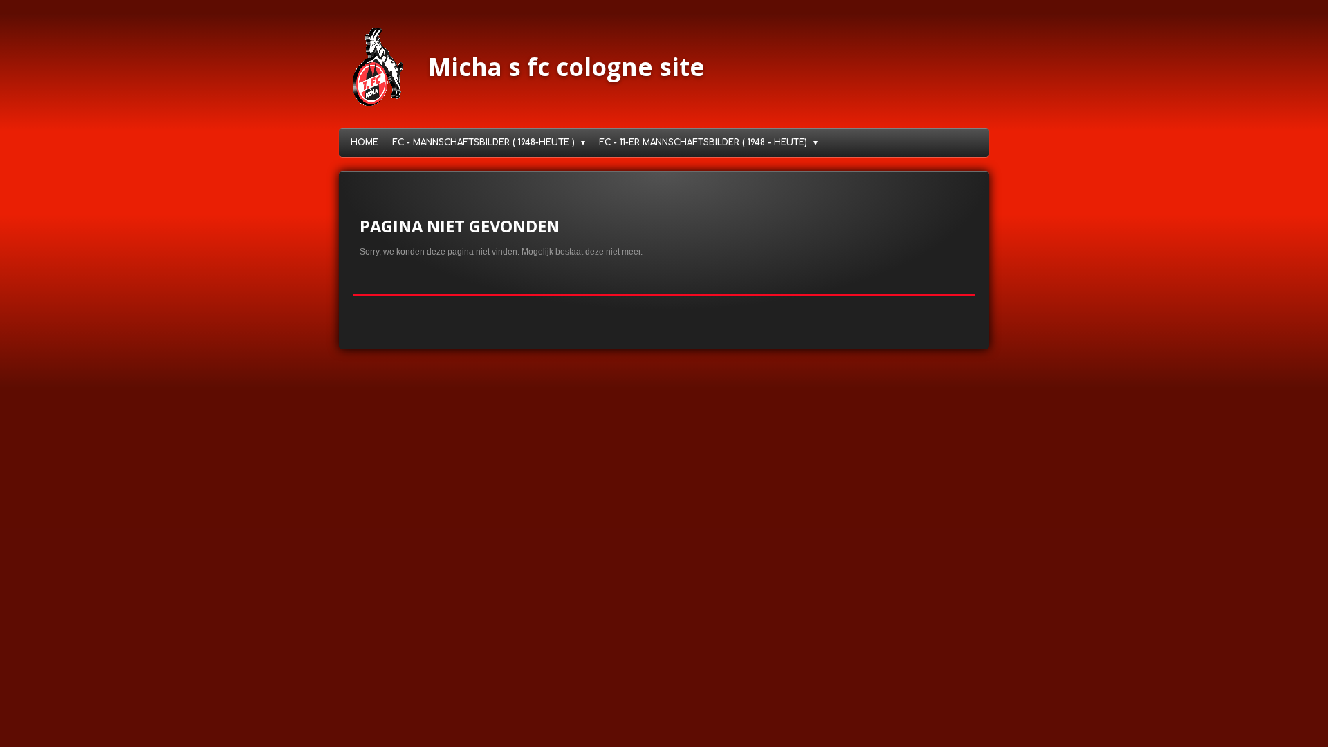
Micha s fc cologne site (566, 66)
